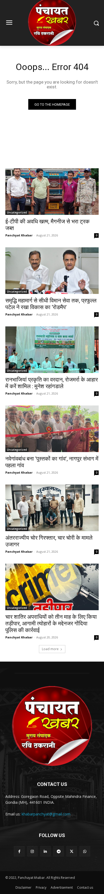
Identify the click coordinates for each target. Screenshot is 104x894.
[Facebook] (19, 851)
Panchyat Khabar (19, 235)
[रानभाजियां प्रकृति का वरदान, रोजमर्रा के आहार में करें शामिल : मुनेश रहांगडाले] (52, 349)
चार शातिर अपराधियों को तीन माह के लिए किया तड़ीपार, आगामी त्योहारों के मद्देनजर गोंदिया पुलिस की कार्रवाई (51, 623)
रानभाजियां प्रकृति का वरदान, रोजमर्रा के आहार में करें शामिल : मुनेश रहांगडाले (51, 382)
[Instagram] (32, 851)
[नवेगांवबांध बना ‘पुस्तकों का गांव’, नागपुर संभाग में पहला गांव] (52, 428)
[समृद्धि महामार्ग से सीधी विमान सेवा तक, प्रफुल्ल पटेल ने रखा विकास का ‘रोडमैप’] (52, 270)
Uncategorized (17, 212)
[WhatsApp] (84, 851)
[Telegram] (58, 851)
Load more (50, 649)
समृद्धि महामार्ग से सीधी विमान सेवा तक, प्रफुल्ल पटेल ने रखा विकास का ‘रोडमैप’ (51, 303)
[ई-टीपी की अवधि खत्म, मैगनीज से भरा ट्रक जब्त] (52, 191)
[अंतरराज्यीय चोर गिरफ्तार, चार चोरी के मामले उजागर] (52, 508)
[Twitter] (71, 851)
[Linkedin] (45, 851)
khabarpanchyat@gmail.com (46, 814)
